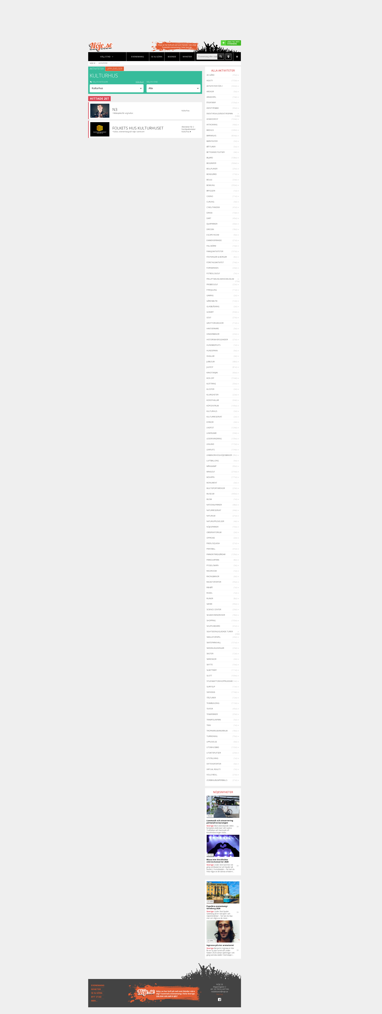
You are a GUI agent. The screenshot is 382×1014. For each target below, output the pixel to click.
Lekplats (211, 449)
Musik (209, 499)
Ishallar (210, 356)
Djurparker (212, 224)
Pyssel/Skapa (212, 565)
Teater (210, 708)
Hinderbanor (213, 334)
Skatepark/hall (214, 642)
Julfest (210, 367)
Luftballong (213, 460)
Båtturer (211, 146)
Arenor (210, 91)
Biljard (210, 157)
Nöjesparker (212, 527)
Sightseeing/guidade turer (220, 631)
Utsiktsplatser (214, 753)
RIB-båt (210, 587)
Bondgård (212, 174)
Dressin (210, 229)
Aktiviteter (102, 63)
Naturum (211, 516)
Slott (209, 675)
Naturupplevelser (215, 521)
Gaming (210, 295)
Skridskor (211, 659)
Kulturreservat (214, 416)
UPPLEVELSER (114, 68)
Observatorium (214, 532)
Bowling (211, 185)
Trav (209, 725)
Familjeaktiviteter (215, 251)
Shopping (211, 620)
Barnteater (212, 141)
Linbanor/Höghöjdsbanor (219, 455)
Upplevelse (212, 742)
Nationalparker (214, 504)
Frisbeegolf (212, 284)
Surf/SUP (211, 686)
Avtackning (212, 124)
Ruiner (210, 598)
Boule (209, 179)
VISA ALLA (140, 82)
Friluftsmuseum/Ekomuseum (220, 279)
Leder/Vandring (214, 438)
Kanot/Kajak (212, 372)
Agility (210, 80)
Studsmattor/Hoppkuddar (219, 681)
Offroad (211, 538)
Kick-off (210, 378)
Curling (210, 202)
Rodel (209, 593)
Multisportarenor (216, 488)
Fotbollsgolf (213, 273)
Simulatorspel (214, 637)
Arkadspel (211, 97)
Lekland (210, 444)
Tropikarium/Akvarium (217, 730)
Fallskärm (211, 246)
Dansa (209, 213)
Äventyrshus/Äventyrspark (220, 113)
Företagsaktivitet (215, 262)
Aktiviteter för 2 (214, 86)
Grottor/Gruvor (215, 323)
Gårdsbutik (212, 301)
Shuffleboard (213, 626)
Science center (214, 609)
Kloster (210, 389)
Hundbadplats (213, 345)
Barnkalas (211, 135)
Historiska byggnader (217, 339)
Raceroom (212, 571)
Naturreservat (214, 510)
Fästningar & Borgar (217, 257)
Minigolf (211, 471)
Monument (212, 482)
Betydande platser (216, 152)
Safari (209, 604)
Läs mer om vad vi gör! (167, 996)
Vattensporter (214, 764)
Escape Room (213, 235)
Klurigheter (212, 394)
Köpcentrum (213, 405)
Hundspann (212, 350)
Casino (210, 196)
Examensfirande (214, 240)
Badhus (210, 130)
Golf (209, 317)
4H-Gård (210, 75)
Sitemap (219, 994)
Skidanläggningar (215, 648)
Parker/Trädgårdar (216, 554)
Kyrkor (210, 422)
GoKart (210, 312)
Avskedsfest (212, 119)
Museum (210, 493)
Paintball (211, 549)
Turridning (212, 736)
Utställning (212, 758)
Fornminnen (212, 268)
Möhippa (210, 477)
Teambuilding (213, 703)
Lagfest (210, 427)
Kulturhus (212, 411)
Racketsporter (214, 582)
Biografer (211, 163)
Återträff (211, 102)
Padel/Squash (213, 543)
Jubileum (211, 361)
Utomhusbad (213, 747)
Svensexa (211, 692)
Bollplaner (212, 168)
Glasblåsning (213, 306)
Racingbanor (213, 576)
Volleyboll (212, 774)
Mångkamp (211, 466)
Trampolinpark (214, 719)
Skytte (210, 664)
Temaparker (212, 714)
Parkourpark (213, 560)
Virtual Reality (214, 769)
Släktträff (212, 670)
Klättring (211, 383)
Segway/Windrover (216, 615)
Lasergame (212, 433)
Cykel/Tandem (213, 207)
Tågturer (211, 697)
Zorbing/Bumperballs (217, 780)
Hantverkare (213, 328)
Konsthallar (213, 400)
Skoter (210, 653)
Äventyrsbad (213, 108)
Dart (209, 218)
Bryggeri (211, 190)
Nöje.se (92, 63)
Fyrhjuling (212, 290)
